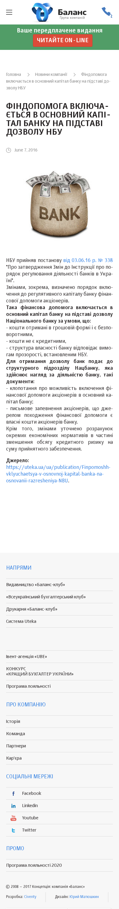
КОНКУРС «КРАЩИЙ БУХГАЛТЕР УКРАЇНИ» (40, 671)
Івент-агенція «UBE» (26, 656)
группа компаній (59, 12)
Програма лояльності (28, 686)
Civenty (30, 897)
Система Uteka (21, 621)
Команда (15, 733)
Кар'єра (14, 758)
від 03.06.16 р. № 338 (88, 260)
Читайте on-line (62, 40)
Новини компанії (51, 75)
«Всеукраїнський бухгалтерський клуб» (46, 597)
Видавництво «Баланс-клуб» (35, 584)
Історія (13, 721)
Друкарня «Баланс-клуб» (31, 609)
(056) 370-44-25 (107, 12)
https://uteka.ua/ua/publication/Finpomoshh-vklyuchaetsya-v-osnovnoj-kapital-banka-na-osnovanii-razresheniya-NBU (58, 474)
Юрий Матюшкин (84, 897)
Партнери (16, 746)
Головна (13, 75)
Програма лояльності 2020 (34, 865)
